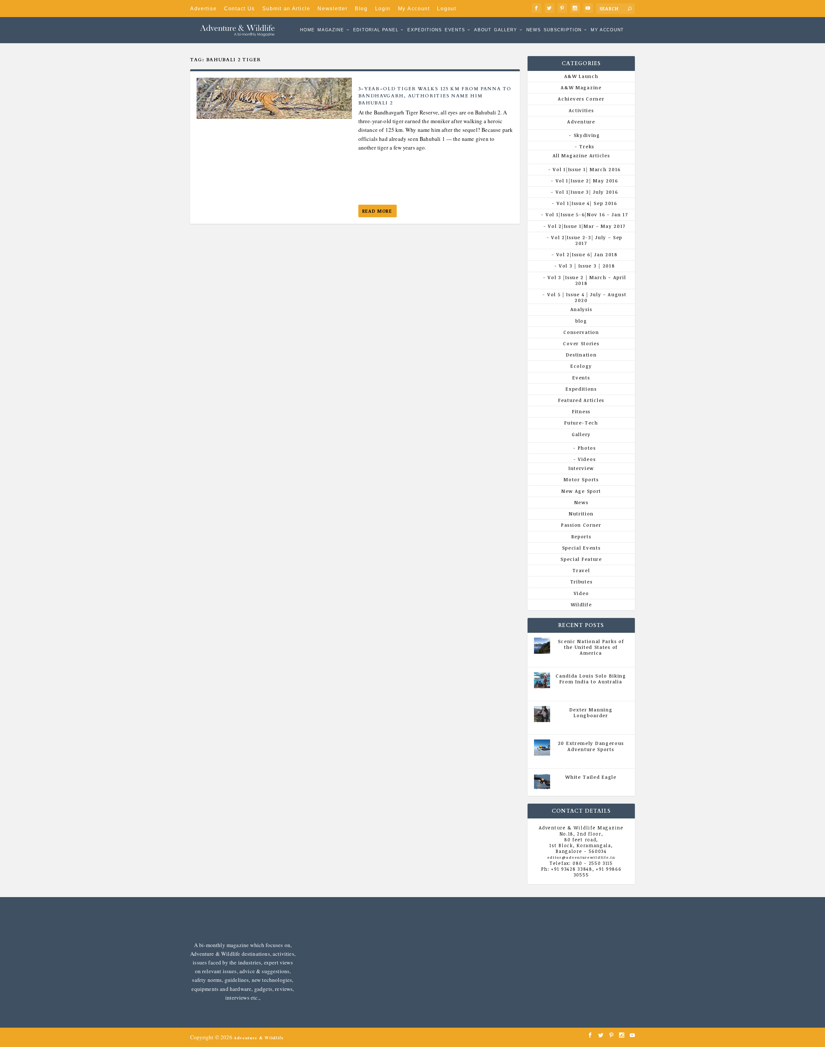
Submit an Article (286, 8)
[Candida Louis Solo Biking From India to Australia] (542, 680)
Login (383, 8)
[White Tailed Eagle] (542, 781)
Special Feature (581, 559)
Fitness (581, 411)
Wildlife (581, 605)
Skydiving (587, 135)
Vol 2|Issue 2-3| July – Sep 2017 (586, 240)
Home (307, 30)
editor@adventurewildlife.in (581, 857)
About (482, 30)
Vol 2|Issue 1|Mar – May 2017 (587, 226)
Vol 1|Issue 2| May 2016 (587, 181)
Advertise (203, 8)
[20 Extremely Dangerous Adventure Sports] (542, 747)
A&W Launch (581, 76)
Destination (581, 355)
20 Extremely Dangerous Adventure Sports (591, 746)
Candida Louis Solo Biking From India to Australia (591, 679)
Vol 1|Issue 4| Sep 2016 (587, 203)
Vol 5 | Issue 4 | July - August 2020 (593, 691)
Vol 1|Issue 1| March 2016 (587, 169)
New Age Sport (581, 491)
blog (581, 321)
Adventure (581, 122)
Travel (581, 570)
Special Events (581, 548)
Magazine (330, 30)
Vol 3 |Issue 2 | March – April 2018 (587, 280)
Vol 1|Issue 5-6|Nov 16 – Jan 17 (587, 214)
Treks (586, 146)
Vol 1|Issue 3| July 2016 (587, 192)
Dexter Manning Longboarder (591, 713)
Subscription (563, 30)
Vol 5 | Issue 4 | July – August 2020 (586, 297)
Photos (587, 448)
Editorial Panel (376, 30)
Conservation (581, 332)
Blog (361, 8)
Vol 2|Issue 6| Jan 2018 (586, 254)
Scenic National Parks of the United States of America (591, 647)
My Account (414, 8)
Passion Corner (581, 525)
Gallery (505, 30)
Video (581, 593)
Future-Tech (581, 423)
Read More (377, 211)
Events (455, 30)
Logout (446, 8)
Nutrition (581, 514)
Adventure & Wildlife (259, 1037)
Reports (581, 536)
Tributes (581, 582)
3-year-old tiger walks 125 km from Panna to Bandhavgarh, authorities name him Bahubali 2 (434, 96)
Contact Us (239, 8)
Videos (587, 459)
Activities (581, 110)
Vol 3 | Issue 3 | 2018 (587, 266)
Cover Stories (581, 343)
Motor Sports (581, 479)
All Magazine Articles (581, 155)
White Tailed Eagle (590, 777)
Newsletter (332, 8)
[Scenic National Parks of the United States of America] (542, 646)
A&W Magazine (581, 87)
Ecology (581, 366)
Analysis (581, 309)
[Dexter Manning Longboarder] (542, 714)
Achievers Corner (581, 99)
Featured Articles (581, 400)
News (533, 30)
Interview (581, 468)
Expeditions (424, 30)
